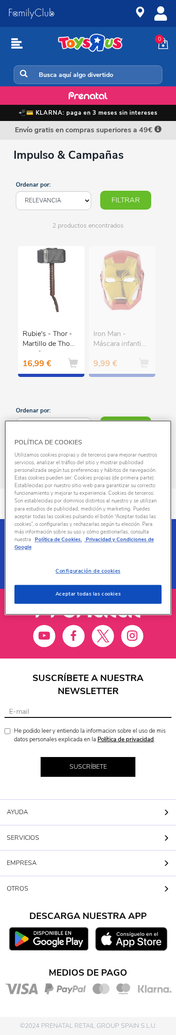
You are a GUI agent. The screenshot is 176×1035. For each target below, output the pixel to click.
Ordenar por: (33, 185)
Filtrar (125, 200)
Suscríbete (88, 766)
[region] (88, 517)
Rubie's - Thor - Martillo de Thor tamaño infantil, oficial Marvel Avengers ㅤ (47, 340)
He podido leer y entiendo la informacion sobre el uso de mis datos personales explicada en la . (90, 735)
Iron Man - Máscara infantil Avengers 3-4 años (118, 340)
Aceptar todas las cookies (88, 593)
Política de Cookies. (58, 539)
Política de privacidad (125, 739)
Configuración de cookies (88, 570)
